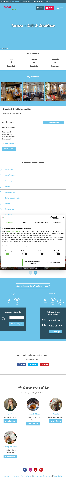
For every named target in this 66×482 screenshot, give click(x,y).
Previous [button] (30, 273)
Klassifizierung (10, 175)
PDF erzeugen (55, 332)
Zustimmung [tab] (9, 222)
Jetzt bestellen (33, 424)
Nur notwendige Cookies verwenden (32, 262)
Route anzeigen (16, 324)
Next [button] (35, 273)
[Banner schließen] (63, 217)
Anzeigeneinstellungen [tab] (41, 222)
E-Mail (44, 325)
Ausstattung (9, 169)
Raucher (7, 204)
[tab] (9, 301)
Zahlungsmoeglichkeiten (13, 198)
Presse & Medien (26, 476)
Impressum (6, 476)
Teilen (22, 364)
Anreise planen (9, 149)
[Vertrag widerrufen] (10, 437)
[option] (11, 92)
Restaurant (4, 268)
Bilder (44, 320)
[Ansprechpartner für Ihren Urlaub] (55, 404)
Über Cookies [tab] (57, 222)
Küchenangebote (10, 181)
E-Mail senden (10, 421)
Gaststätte (32, 268)
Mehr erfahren (56, 421)
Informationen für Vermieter (42, 476)
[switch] (24, 254)
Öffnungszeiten (10, 209)
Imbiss (47, 268)
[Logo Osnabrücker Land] (13, 8)
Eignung (7, 187)
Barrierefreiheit (58, 476)
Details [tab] (25, 222)
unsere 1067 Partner (13, 231)
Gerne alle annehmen (53, 262)
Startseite (15, 2)
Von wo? (3, 318)
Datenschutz (16, 476)
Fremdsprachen (10, 192)
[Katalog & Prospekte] (33, 404)
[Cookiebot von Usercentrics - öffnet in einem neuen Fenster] (51, 217)
